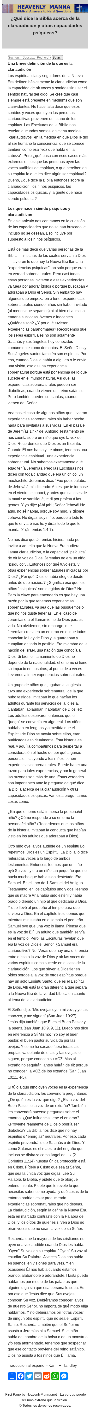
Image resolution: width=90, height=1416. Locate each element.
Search (57, 57)
